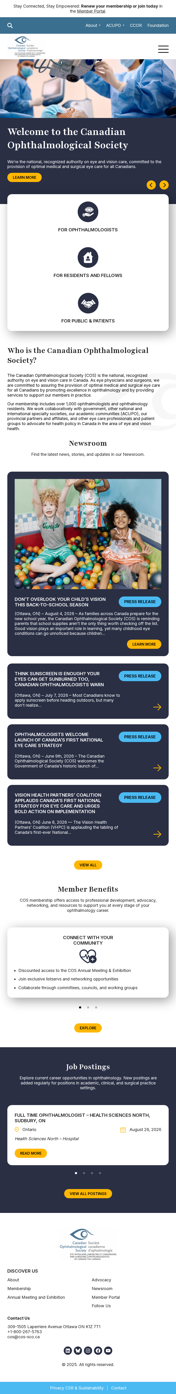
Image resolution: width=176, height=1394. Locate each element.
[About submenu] (100, 25)
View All (88, 865)
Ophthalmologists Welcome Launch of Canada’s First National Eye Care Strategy (59, 740)
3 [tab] (96, 1007)
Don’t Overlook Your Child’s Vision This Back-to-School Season (60, 601)
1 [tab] (80, 1007)
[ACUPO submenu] (123, 25)
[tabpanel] (88, 962)
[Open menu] (163, 49)
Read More (33, 1154)
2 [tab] (88, 1007)
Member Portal (91, 11)
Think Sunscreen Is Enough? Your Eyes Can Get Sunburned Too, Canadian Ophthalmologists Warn (59, 679)
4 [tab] (100, 1172)
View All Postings (88, 1193)
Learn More (24, 177)
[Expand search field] (10, 25)
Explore (88, 1028)
